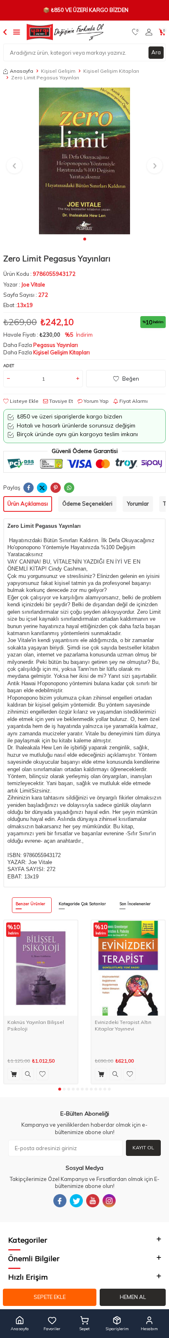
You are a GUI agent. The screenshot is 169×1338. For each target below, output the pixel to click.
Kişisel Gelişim (58, 71)
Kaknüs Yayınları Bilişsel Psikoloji (35, 1025)
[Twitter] (76, 1200)
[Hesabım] (149, 32)
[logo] (65, 32)
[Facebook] (59, 1200)
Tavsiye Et (60, 401)
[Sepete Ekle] (13, 1074)
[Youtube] (92, 1200)
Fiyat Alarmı (133, 401)
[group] (84, 161)
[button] (84, 239)
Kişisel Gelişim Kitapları (111, 71)
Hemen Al (133, 1297)
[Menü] (16, 31)
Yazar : (24, 284)
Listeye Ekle (24, 401)
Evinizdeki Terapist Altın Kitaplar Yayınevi (123, 1025)
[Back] (5, 31)
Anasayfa (21, 71)
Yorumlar (138, 503)
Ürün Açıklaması (27, 503)
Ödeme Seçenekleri (87, 503)
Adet (8, 365)
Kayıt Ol (143, 1147)
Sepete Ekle (50, 1297)
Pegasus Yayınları (55, 345)
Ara (156, 52)
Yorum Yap (95, 401)
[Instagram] (109, 1200)
